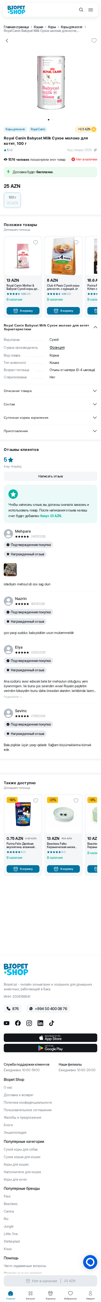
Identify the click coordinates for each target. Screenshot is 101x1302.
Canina (9, 1211)
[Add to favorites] (94, 40)
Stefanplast (12, 1241)
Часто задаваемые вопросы (25, 1266)
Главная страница (16, 27)
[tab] (11, 1295)
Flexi (7, 1196)
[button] (50, 150)
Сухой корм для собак (21, 1149)
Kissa (8, 1249)
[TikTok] (51, 1023)
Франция (57, 347)
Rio (6, 1219)
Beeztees (11, 1204)
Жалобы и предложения (22, 1117)
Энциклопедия (15, 1132)
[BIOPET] (16, 10)
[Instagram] (29, 1023)
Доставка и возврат (18, 1095)
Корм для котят (71, 27)
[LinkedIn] (40, 1023)
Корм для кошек (16, 1164)
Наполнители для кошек (22, 1172)
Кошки (38, 27)
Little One (11, 1234)
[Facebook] (18, 1023)
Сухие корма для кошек (22, 1157)
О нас (8, 1087)
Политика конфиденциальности (28, 1102)
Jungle (9, 1226)
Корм (52, 27)
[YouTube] (6, 1023)
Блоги (8, 1125)
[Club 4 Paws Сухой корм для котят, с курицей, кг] (63, 256)
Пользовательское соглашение (28, 1110)
